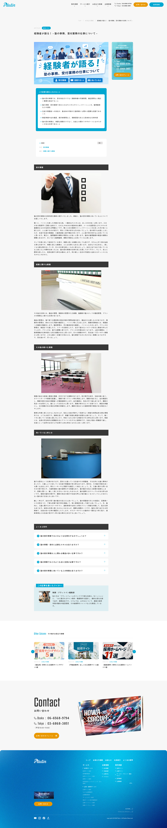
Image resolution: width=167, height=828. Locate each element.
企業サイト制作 (87, 789)
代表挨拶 (106, 771)
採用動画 (119, 778)
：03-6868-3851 (124, 6)
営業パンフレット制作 (89, 805)
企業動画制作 (86, 794)
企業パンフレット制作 (89, 802)
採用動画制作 (86, 773)
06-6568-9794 (53, 717)
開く (100, 143)
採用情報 (156, 4)
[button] (32, 651)
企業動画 (119, 781)
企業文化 (106, 774)
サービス (86, 765)
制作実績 (74, 4)
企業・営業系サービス (90, 786)
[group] (49, 654)
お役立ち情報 (97, 4)
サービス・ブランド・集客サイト (124, 774)
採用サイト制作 (87, 771)
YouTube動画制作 (88, 792)
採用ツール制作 (87, 779)
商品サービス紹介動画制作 (90, 800)
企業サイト (120, 771)
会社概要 (106, 768)
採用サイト (120, 768)
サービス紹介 (85, 4)
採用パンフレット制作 (89, 776)
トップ (88, 760)
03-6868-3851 (53, 723)
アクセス (106, 776)
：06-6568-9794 (124, 3)
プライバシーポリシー (124, 811)
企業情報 (108, 4)
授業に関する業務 (47, 151)
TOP (79, 21)
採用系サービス (88, 768)
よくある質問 (128, 760)
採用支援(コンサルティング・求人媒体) (92, 782)
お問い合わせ (141, 4)
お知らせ (108, 760)
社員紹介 (117, 760)
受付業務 (44, 147)
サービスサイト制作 (88, 797)
